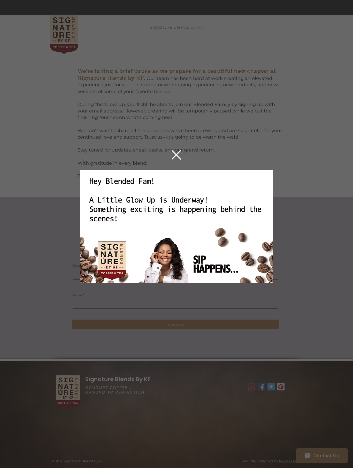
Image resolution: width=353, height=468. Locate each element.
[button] (176, 155)
